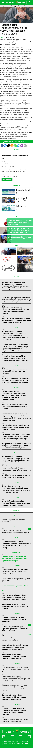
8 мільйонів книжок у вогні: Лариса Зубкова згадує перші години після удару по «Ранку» (15, 427)
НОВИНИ (16, 277)
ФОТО (16, 245)
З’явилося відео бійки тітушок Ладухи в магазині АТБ (19, 238)
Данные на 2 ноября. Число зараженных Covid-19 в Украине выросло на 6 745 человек (14, 697)
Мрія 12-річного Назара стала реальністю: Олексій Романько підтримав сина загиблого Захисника (16, 468)
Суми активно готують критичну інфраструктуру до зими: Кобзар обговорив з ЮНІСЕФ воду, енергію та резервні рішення (16, 417)
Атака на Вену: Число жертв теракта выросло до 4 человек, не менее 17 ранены (15, 629)
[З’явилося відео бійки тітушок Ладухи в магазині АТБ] (25, 260)
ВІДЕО (16, 216)
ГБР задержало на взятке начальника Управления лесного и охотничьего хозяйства (14, 638)
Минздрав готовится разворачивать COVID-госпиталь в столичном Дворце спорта (15, 669)
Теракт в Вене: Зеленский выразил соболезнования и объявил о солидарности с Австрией (15, 647)
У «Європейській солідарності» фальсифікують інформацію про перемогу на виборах (14, 558)
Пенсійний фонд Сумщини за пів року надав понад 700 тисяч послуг (16, 476)
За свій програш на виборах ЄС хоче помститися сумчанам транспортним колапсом (19, 230)
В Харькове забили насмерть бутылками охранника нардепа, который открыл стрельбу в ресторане (14, 711)
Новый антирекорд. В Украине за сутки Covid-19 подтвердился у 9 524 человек (15, 606)
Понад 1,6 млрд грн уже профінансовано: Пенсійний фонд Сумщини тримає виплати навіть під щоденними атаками (16, 489)
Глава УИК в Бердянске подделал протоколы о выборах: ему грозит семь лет (15, 688)
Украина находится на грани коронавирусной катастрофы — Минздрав (14, 619)
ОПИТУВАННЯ (16, 149)
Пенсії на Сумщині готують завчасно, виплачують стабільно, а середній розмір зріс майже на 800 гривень (16, 380)
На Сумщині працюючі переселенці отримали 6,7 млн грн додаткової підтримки (14, 371)
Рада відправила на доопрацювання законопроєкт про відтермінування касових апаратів (15, 571)
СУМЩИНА (16, 185)
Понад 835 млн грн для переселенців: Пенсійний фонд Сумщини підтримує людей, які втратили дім (16, 320)
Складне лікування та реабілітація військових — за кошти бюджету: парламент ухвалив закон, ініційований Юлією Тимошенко (15, 348)
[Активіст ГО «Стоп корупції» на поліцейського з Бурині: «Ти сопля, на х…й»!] (8, 268)
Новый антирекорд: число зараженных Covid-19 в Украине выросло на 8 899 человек (14, 656)
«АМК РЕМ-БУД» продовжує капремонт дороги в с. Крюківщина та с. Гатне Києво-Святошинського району (16, 544)
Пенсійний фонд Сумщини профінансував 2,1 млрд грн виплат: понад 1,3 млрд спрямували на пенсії (16, 459)
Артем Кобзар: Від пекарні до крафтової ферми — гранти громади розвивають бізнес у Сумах (16, 503)
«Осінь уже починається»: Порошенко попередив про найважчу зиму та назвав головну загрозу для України (16, 436)
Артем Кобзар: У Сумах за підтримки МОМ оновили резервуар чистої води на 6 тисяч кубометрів (16, 300)
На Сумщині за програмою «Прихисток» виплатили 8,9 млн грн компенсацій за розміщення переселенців (16, 310)
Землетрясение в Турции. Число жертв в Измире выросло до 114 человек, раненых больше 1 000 (14, 597)
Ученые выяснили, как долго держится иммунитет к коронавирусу (15, 720)
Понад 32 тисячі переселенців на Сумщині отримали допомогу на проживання (14, 406)
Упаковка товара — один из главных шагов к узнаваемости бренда (16, 531)
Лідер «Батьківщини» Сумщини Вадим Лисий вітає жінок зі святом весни (20, 222)
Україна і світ (16, 510)
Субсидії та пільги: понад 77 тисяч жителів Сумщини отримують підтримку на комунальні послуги (15, 358)
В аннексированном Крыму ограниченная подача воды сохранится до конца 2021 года (16, 678)
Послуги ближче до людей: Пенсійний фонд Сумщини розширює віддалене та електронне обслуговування (16, 446)
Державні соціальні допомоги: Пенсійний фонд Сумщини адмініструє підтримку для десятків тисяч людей (15, 286)
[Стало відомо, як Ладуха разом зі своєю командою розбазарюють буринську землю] (8, 251)
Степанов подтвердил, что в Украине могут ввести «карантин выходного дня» (16, 588)
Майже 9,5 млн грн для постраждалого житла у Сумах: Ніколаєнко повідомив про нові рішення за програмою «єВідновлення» (14, 395)
